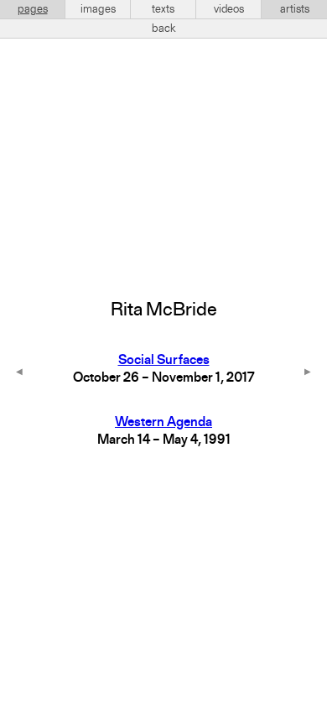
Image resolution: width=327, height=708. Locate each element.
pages (33, 9)
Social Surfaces (164, 360)
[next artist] (307, 373)
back (164, 28)
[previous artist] (19, 373)
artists (294, 9)
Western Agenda (163, 422)
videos (229, 9)
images (98, 9)
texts (163, 9)
